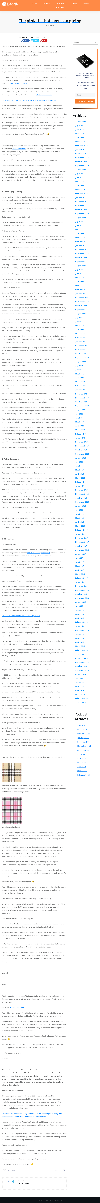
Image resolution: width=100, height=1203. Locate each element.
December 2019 (81, 442)
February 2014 (81, 698)
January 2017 (81, 582)
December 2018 (81, 490)
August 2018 (80, 506)
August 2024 (80, 218)
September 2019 (82, 454)
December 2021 (81, 346)
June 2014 (79, 682)
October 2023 (81, 258)
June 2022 (79, 322)
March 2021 (80, 382)
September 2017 (82, 550)
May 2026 (79, 133)
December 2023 (81, 250)
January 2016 (81, 626)
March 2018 (80, 526)
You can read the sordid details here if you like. (21, 616)
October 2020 (81, 402)
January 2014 (81, 702)
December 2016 (81, 586)
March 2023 (80, 286)
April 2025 (79, 185)
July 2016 (79, 606)
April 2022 (79, 330)
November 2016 (82, 590)
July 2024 (79, 222)
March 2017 (80, 574)
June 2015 (79, 634)
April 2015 (79, 642)
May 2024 (79, 229)
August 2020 (80, 410)
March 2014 (80, 694)
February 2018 (81, 530)
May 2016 (79, 614)
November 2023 (82, 253)
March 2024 (80, 238)
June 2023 (79, 274)
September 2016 (82, 598)
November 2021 (82, 350)
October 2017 (81, 546)
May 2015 (79, 638)
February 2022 (81, 338)
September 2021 (82, 358)
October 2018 (81, 498)
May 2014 (79, 686)
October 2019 (81, 450)
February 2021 (81, 386)
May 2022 (79, 326)
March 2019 (80, 478)
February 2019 (81, 482)
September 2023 (82, 262)
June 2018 (79, 514)
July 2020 (79, 414)
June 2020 (79, 418)
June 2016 (79, 610)
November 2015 (82, 630)
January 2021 (81, 390)
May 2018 (79, 518)
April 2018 (79, 522)
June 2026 (79, 129)
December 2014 (81, 658)
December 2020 (81, 394)
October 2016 (81, 594)
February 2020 (81, 434)
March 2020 (80, 430)
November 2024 (82, 205)
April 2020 (79, 426)
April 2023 (79, 282)
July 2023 (79, 270)
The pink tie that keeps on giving (50, 20)
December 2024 (81, 201)
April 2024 (79, 233)
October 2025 (81, 161)
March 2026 (80, 141)
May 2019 (79, 470)
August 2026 (80, 121)
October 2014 (81, 666)
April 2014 (79, 690)
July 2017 (79, 558)
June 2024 (79, 226)
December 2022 (81, 298)
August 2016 (80, 602)
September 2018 (82, 502)
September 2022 (82, 310)
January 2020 (81, 438)
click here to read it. (44, 95)
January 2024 (81, 246)
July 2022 (79, 318)
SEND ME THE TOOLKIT (85, 101)
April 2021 (79, 378)
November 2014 (82, 662)
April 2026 (79, 137)
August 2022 (80, 314)
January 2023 (81, 294)
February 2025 (81, 193)
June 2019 (79, 466)
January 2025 (81, 198)
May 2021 (79, 374)
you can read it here (18, 83)
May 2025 (79, 181)
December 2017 (81, 538)
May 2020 (79, 422)
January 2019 (81, 486)
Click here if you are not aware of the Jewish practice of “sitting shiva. (30, 100)
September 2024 (82, 213)
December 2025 (81, 153)
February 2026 (81, 145)
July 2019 (79, 462)
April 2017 (79, 570)
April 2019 (79, 474)
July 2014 (79, 678)
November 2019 (82, 446)
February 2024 (81, 242)
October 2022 (81, 306)
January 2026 (81, 149)
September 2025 (82, 165)
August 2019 (80, 458)
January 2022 (81, 342)
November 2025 (82, 157)
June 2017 (79, 562)
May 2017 (79, 566)
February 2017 (81, 578)
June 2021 (79, 370)
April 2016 (79, 618)
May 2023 (79, 278)
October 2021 (81, 354)
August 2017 (80, 554)
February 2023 (81, 290)
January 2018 (81, 534)
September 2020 (82, 406)
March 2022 (80, 334)
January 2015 (81, 654)
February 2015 (81, 650)
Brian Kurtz (27, 37)
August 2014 (80, 674)
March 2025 (80, 189)
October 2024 (81, 209)
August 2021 (80, 362)
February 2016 (81, 622)
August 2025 (80, 169)
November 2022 (82, 302)
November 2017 (82, 542)
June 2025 (79, 177)
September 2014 (82, 670)
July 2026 (79, 125)
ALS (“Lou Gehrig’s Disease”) (38, 553)
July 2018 (79, 510)
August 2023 (80, 266)
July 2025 (79, 173)
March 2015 (80, 646)
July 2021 (79, 366)
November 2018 (82, 494)
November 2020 (82, 398)
